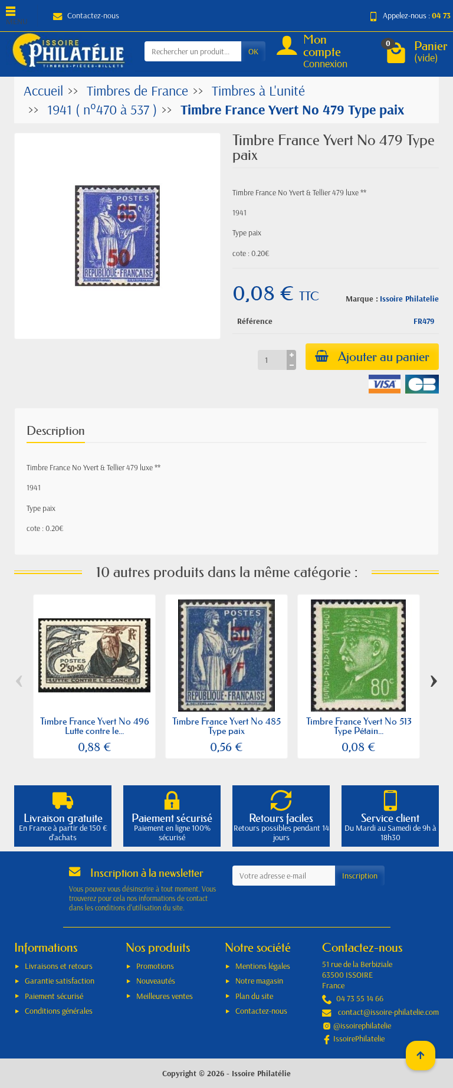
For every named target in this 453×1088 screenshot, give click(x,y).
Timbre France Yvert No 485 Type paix (226, 725)
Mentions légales (262, 966)
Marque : (362, 298)
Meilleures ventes (164, 996)
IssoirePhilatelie (359, 1038)
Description (56, 431)
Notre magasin (259, 980)
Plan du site (254, 996)
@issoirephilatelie (362, 1025)
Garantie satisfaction (59, 980)
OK (253, 51)
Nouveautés (155, 980)
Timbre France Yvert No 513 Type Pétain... (359, 725)
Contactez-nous (93, 15)
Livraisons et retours (59, 966)
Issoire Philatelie (409, 298)
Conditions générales (59, 1010)
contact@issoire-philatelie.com (388, 1012)
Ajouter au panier (383, 357)
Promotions (155, 966)
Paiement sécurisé (54, 996)
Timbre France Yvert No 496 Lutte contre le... (94, 725)
